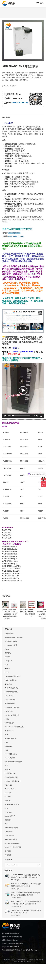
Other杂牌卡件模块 (11, 777)
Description (6, 117)
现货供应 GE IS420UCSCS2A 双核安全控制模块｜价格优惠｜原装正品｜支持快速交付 (26, 903)
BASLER (7, 657)
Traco (7, 824)
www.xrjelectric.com (16, 236)
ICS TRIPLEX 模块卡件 (12, 715)
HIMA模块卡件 (10, 703)
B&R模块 (8, 653)
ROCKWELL (9, 797)
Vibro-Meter (9, 832)
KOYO (7, 734)
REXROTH (8, 793)
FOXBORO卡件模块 (11, 692)
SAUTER (7, 801)
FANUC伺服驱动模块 (11, 688)
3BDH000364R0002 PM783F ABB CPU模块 (27, 612)
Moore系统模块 (10, 758)
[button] (23, 390)
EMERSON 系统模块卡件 (13, 676)
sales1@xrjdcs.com (20, 102)
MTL (6, 766)
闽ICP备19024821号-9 (25, 961)
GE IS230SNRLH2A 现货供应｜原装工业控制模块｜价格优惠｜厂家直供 (26, 911)
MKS (6, 750)
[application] (23, 390)
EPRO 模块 (8, 684)
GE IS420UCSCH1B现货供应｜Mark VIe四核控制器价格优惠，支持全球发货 (26, 885)
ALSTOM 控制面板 (11, 641)
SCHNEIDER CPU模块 (12, 804)
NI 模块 (7, 769)
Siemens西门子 (10, 816)
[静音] (37, 416)
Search (39, 865)
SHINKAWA (8, 812)
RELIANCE (8, 785)
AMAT (7, 649)
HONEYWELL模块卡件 (12, 707)
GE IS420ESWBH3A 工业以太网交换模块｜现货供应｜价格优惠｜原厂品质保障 (25, 894)
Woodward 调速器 (11, 839)
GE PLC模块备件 (10, 700)
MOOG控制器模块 (11, 754)
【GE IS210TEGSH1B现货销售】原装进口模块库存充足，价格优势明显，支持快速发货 (25, 876)
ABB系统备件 (11, 86)
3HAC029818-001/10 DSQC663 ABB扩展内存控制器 (7, 614)
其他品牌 (8, 851)
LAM (6, 742)
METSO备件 (9, 746)
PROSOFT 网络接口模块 (12, 781)
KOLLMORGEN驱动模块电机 (14, 727)
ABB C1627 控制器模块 (32, 613)
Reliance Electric (10, 789)
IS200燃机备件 (9, 723)
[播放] (5, 416)
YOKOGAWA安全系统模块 (13, 847)
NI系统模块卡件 (10, 773)
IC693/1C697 (9, 711)
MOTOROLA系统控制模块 (13, 762)
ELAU (6, 672)
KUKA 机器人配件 (10, 738)
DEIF (6, 665)
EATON (7, 668)
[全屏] (41, 416)
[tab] (23, 116)
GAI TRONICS (9, 696)
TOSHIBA (8, 820)
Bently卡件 (8, 661)
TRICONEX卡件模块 (11, 828)
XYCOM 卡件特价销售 (12, 843)
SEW (6, 808)
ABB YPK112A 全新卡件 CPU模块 (14, 613)
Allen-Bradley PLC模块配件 (13, 637)
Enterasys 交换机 (10, 680)
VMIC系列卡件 (9, 835)
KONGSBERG (9, 731)
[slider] (21, 415)
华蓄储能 (8, 855)
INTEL (7, 719)
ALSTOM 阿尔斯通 (11, 645)
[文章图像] (7, 876)
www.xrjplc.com (14, 233)
